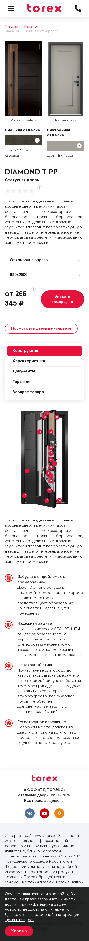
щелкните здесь (19, 920)
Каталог (31, 27)
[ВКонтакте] (30, 813)
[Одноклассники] (59, 813)
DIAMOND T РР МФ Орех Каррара (31, 31)
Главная (11, 27)
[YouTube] (44, 813)
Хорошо (19, 931)
